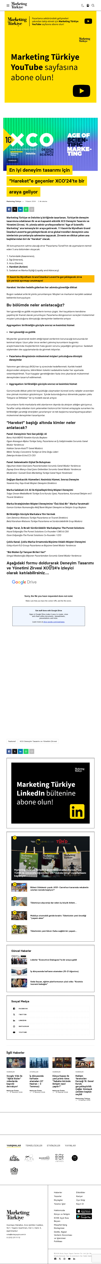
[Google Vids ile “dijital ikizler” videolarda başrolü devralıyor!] (16, 1062)
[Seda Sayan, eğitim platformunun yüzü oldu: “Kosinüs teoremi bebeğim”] (19, 983)
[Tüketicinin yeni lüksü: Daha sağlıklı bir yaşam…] (19, 929)
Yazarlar (58, 1196)
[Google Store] (84, 1218)
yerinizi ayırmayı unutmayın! (27, 280)
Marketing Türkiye (14, 201)
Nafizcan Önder (13, 1091)
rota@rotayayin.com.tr (16, 1234)
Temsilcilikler (34, 1145)
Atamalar (34, 1072)
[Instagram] (64, 1259)
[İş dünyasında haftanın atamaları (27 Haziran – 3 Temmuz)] (39, 1062)
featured (12, 741)
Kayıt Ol (80, 1204)
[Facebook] (55, 1259)
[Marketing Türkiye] (20, 5)
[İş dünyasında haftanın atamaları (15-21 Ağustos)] (19, 971)
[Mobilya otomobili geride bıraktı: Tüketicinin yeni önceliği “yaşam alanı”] (19, 915)
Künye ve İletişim (62, 1214)
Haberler (12, 160)
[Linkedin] (74, 1259)
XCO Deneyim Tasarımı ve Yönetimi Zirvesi (38, 741)
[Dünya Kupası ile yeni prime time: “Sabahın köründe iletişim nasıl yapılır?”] (62, 1062)
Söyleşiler (58, 1200)
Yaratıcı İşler (60, 1204)
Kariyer (79, 1196)
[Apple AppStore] (84, 1212)
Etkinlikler (53, 1145)
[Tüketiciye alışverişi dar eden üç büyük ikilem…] (19, 901)
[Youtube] (69, 1259)
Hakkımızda (59, 1210)
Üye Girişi (80, 1200)
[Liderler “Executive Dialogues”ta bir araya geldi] (19, 960)
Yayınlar (70, 1145)
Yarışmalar (14, 1145)
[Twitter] (60, 1259)
